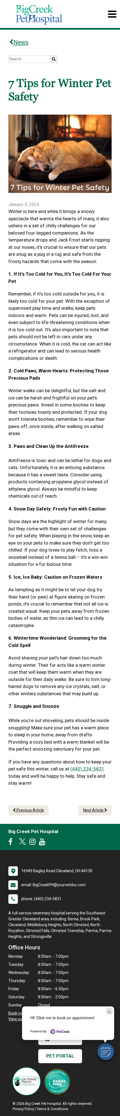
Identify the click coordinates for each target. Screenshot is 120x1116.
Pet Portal (60, 1056)
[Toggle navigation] (112, 14)
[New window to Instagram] (33, 843)
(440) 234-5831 (87, 769)
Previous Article (30, 810)
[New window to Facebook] (11, 843)
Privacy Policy (23, 1109)
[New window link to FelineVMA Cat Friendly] (28, 1081)
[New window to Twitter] (22, 843)
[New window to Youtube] (43, 843)
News (20, 42)
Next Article (93, 810)
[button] (105, 1051)
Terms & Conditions (52, 1109)
